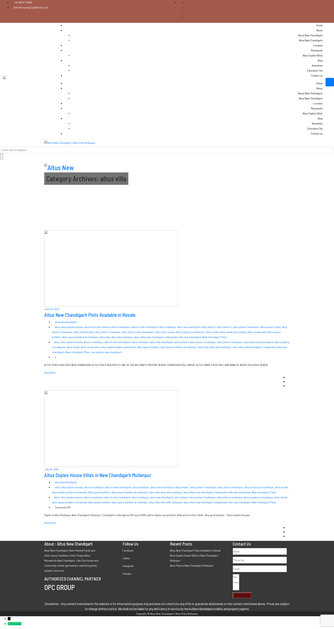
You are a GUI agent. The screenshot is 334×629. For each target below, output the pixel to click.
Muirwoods (317, 50)
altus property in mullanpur (190, 332)
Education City (315, 70)
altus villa (105, 337)
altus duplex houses (72, 327)
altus (57, 327)
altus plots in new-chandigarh (138, 332)
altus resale (212, 332)
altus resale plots (257, 332)
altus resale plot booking (233, 332)
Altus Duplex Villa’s (313, 55)
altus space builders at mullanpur (80, 337)
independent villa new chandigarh (183, 337)
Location (318, 45)
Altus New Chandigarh (311, 40)
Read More (50, 372)
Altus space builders (148, 347)
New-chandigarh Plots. (214, 337)
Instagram (128, 566)
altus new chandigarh (189, 327)
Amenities (317, 65)
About (319, 30)
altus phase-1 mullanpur (246, 327)
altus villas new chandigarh (149, 337)
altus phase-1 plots (270, 327)
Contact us (317, 75)
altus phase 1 (209, 327)
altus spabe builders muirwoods (118, 347)
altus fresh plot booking (97, 327)
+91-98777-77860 (23, 2)
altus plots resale (164, 332)
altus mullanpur (167, 327)
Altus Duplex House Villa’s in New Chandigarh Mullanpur (97, 475)
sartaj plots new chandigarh (106, 352)
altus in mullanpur (120, 327)
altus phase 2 (224, 327)
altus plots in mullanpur (108, 332)
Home (319, 25)
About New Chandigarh (310, 35)
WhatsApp (15, 623)
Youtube (127, 573)
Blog (320, 60)
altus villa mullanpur (122, 337)
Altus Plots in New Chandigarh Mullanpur (191, 565)
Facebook (128, 550)
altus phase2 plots (84, 332)
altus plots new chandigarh (258, 342)
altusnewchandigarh (65, 322)
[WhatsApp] (9, 623)
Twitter (126, 558)
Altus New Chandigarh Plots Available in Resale (89, 315)
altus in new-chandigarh (145, 327)
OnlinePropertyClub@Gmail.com (31, 7)
